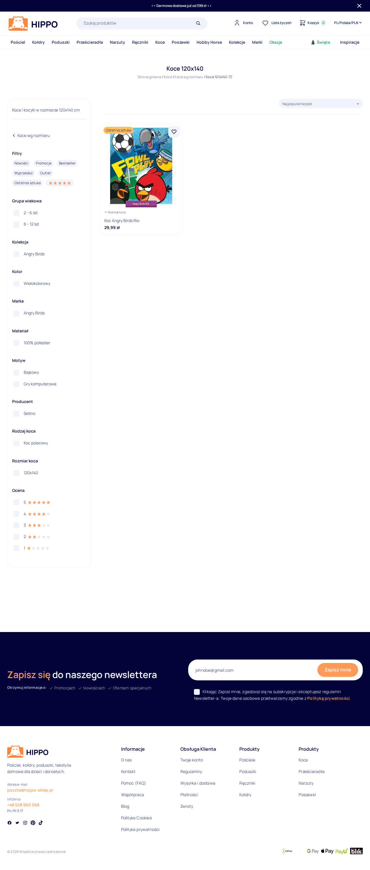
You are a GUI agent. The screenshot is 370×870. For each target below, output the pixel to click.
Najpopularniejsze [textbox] (297, 103)
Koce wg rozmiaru (189, 76)
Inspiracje (349, 42)
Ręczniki (140, 42)
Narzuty (117, 42)
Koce (160, 42)
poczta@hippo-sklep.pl (30, 790)
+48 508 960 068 (23, 804)
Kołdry (38, 42)
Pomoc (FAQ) (133, 783)
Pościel (18, 42)
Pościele (247, 760)
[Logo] (33, 23)
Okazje (275, 42)
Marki (257, 42)
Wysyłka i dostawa (197, 783)
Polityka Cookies (136, 817)
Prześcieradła (90, 42)
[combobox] (321, 103)
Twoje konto (191, 760)
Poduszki (61, 42)
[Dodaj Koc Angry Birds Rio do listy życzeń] (174, 132)
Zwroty (186, 806)
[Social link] (9, 823)
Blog (125, 806)
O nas (126, 760)
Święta (323, 42)
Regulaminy (191, 771)
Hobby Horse (209, 42)
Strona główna (150, 76)
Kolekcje (237, 42)
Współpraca (132, 794)
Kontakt (128, 771)
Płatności (189, 794)
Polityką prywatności (328, 698)
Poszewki (181, 42)
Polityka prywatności (140, 829)
